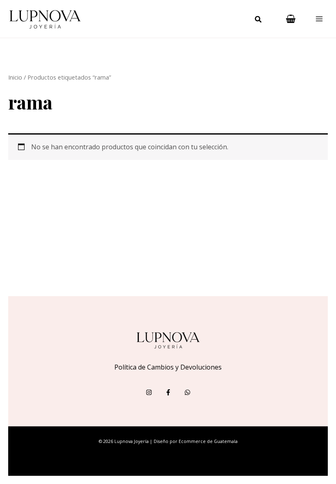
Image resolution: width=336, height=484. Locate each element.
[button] (258, 20)
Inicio (15, 77)
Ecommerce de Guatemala (208, 441)
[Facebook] (168, 392)
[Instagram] (149, 392)
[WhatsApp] (187, 392)
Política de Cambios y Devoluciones (168, 367)
